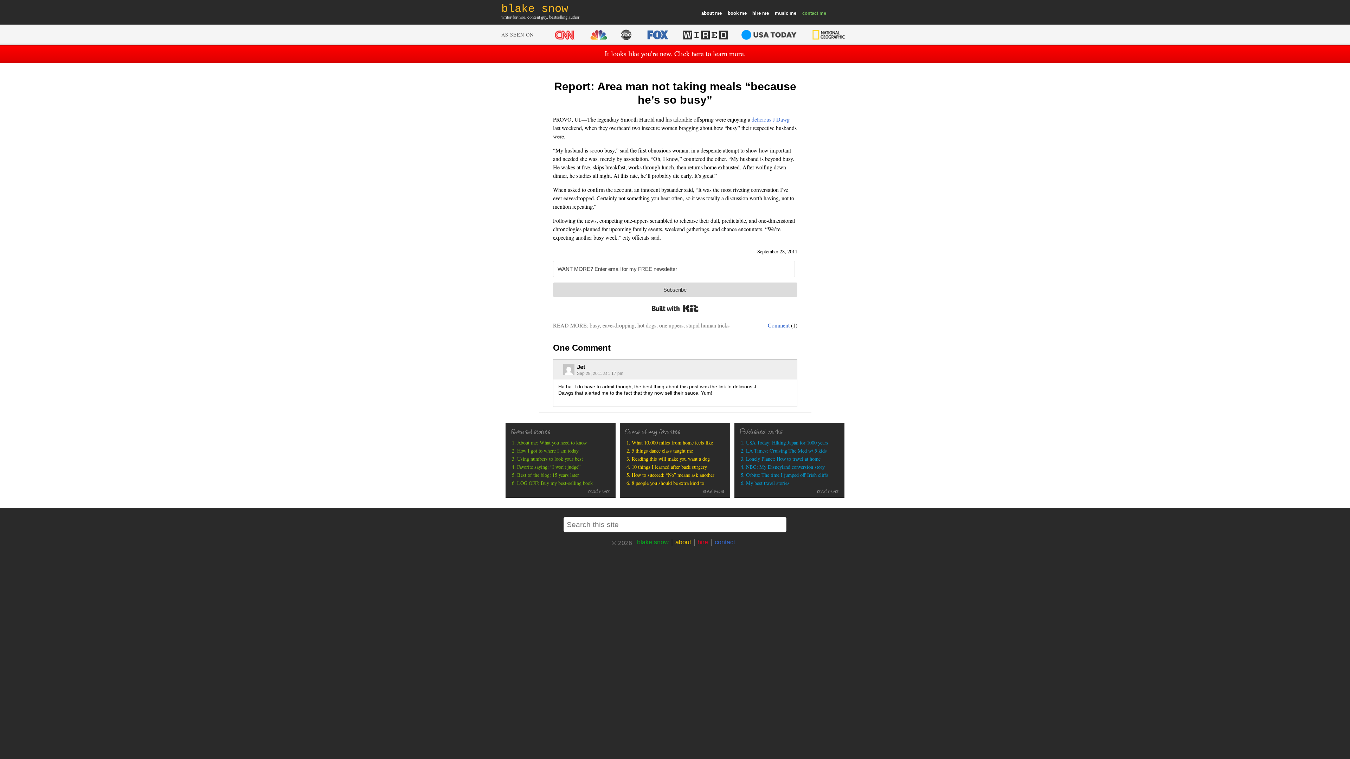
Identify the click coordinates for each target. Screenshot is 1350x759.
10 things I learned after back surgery (669, 467)
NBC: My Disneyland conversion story (785, 467)
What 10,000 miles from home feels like (672, 443)
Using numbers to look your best (550, 459)
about (707, 13)
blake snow (653, 542)
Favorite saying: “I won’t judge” (548, 467)
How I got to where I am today (548, 451)
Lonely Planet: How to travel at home (783, 459)
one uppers (671, 325)
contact (810, 13)
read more (599, 491)
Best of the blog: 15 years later (548, 475)
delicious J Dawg (771, 119)
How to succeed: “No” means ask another (673, 475)
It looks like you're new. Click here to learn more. (675, 53)
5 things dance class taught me (662, 451)
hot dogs (646, 325)
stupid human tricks (707, 325)
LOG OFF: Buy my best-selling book (555, 483)
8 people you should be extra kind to (668, 483)
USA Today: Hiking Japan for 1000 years (787, 443)
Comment (779, 325)
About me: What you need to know (552, 443)
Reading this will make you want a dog (671, 459)
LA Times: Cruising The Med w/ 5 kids (786, 451)
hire (756, 13)
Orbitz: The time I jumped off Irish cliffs (787, 475)
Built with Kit (675, 308)
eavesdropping (619, 325)
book (733, 13)
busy (595, 325)
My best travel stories (768, 483)
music (781, 13)
